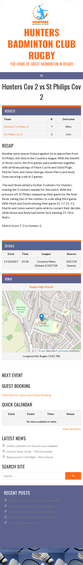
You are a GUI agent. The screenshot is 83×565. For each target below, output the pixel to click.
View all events (72, 428)
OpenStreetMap (63, 351)
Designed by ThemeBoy (15, 553)
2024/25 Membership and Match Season (32, 517)
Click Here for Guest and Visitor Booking (26, 395)
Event (31, 413)
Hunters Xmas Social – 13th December (29, 451)
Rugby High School (41, 286)
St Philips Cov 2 (13, 134)
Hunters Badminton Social (24, 523)
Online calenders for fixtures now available (32, 446)
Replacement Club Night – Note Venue (29, 457)
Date (11, 413)
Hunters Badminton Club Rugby (42, 43)
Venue (70, 413)
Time (50, 413)
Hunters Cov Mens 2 (16, 126)
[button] (41, 317)
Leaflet (42, 351)
